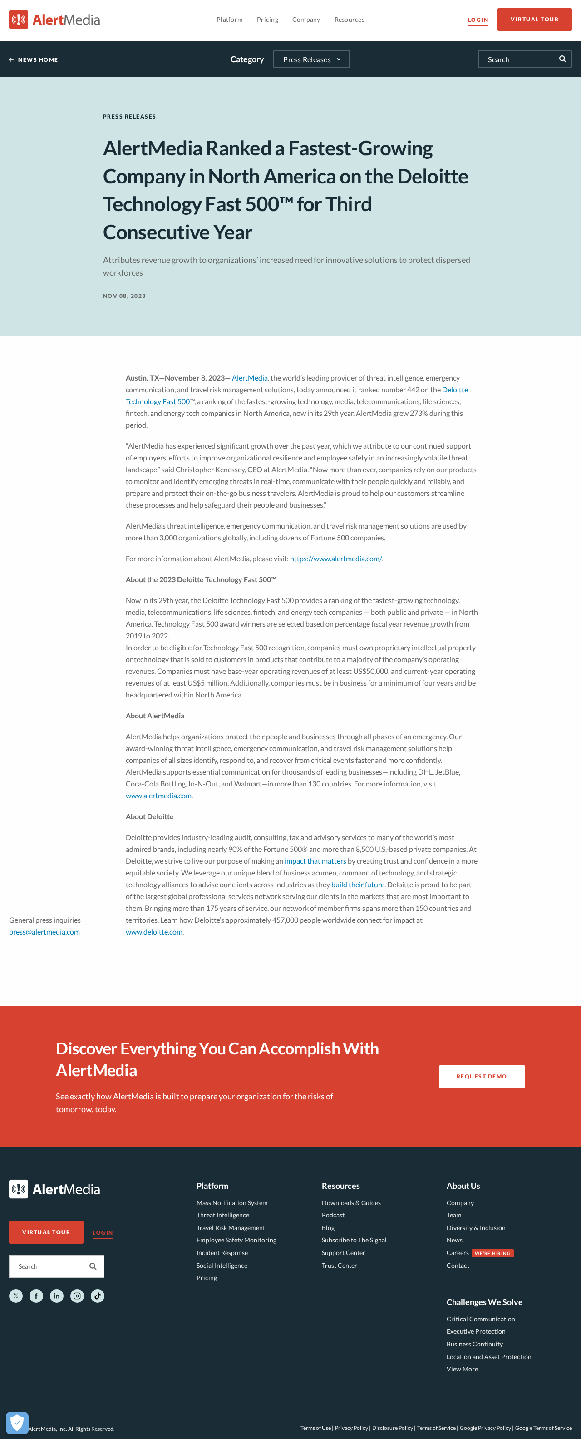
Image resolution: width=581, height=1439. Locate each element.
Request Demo (482, 1076)
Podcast (333, 1215)
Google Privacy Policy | (487, 1427)
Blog (328, 1227)
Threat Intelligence (223, 1215)
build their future (357, 884)
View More (462, 1369)
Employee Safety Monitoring (236, 1240)
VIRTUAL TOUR (535, 19)
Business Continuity (475, 1344)
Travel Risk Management (231, 1227)
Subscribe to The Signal (354, 1240)
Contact (458, 1265)
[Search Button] (93, 1266)
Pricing (207, 1277)
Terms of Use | (317, 1427)
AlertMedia (250, 377)
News (455, 1240)
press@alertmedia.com (44, 931)
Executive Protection (476, 1331)
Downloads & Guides (351, 1203)
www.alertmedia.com (159, 795)
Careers (458, 1252)
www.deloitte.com (154, 931)
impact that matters (315, 860)
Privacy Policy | (353, 1427)
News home (38, 60)
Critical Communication (481, 1319)
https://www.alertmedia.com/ (335, 558)
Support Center (343, 1252)
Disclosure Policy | (394, 1427)
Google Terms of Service (543, 1427)
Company (460, 1203)
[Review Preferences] (17, 1423)
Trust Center (339, 1265)
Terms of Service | (437, 1427)
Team (454, 1215)
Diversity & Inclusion (476, 1227)
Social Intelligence (222, 1265)
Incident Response (222, 1252)
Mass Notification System (232, 1203)
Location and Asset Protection (489, 1356)
